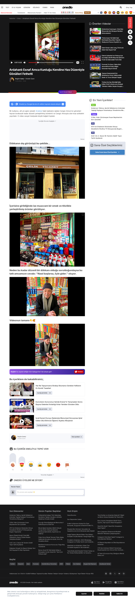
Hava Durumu (71, 515)
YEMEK (45, 7)
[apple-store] (96, 582)
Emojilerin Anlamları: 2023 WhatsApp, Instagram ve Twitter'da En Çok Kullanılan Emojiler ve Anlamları (80, 542)
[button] (77, 62)
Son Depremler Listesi (74, 519)
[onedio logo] (67, 7)
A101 (61, 564)
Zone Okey (79, 13)
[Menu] (2, 7)
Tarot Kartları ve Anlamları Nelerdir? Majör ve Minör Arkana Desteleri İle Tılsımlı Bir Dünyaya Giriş (111, 517)
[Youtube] (119, 573)
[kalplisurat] (131, 13)
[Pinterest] (124, 573)
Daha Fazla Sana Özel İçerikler (106, 152)
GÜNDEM (27, 7)
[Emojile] (118, 13)
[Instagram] (106, 573)
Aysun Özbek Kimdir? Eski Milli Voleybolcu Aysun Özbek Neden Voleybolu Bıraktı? (19, 537)
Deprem (20, 564)
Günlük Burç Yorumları (49, 564)
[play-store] (108, 582)
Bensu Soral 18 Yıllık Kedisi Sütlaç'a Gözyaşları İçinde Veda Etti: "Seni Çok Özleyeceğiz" (50, 552)
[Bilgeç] (110, 13)
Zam (28, 564)
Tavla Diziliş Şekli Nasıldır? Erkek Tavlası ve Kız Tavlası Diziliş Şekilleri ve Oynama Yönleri (80, 553)
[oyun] (122, 13)
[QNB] (101, 13)
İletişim (55, 573)
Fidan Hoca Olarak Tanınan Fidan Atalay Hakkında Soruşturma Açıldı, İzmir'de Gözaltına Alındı (51, 539)
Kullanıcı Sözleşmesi (70, 573)
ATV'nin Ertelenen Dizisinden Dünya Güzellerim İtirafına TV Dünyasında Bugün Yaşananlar (106, 128)
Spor (93, 105)
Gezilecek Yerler (105, 564)
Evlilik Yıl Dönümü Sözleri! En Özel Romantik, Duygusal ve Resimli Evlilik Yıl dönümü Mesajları (80, 525)
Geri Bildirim (21, 573)
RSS (92, 573)
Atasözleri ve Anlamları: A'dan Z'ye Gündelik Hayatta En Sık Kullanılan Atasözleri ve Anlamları (78, 547)
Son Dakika (76, 564)
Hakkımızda (13, 573)
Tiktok (68, 564)
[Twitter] (115, 573)
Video (19, 18)
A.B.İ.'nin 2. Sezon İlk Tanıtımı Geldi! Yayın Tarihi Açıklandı (106, 137)
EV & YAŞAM (16, 7)
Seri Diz (87, 12)
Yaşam (94, 114)
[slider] (51, 63)
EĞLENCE (36, 7)
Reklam (50, 573)
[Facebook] (110, 573)
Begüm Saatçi (24, 78)
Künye (88, 573)
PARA (52, 7)
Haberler (12, 18)
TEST (7, 7)
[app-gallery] (120, 582)
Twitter (12, 564)
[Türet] (105, 13)
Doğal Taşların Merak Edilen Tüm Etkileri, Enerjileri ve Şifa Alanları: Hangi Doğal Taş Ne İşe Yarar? (80, 536)
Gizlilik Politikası (31, 573)
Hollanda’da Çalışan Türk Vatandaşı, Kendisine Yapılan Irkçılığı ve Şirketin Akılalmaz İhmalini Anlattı (50, 517)
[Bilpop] (114, 13)
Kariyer (61, 573)
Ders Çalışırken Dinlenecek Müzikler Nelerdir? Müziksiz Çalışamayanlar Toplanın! (109, 533)
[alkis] (126, 13)
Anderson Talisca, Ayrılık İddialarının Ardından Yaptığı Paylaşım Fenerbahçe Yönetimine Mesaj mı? (108, 109)
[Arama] (120, 7)
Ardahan (39, 111)
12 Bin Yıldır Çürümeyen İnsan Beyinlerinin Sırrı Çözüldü (106, 118)
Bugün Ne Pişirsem (90, 564)
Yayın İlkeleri (82, 573)
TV (93, 123)
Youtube (35, 564)
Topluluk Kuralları (42, 573)
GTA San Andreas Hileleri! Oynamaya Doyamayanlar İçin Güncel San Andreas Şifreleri (110, 550)
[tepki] (12, 465)
